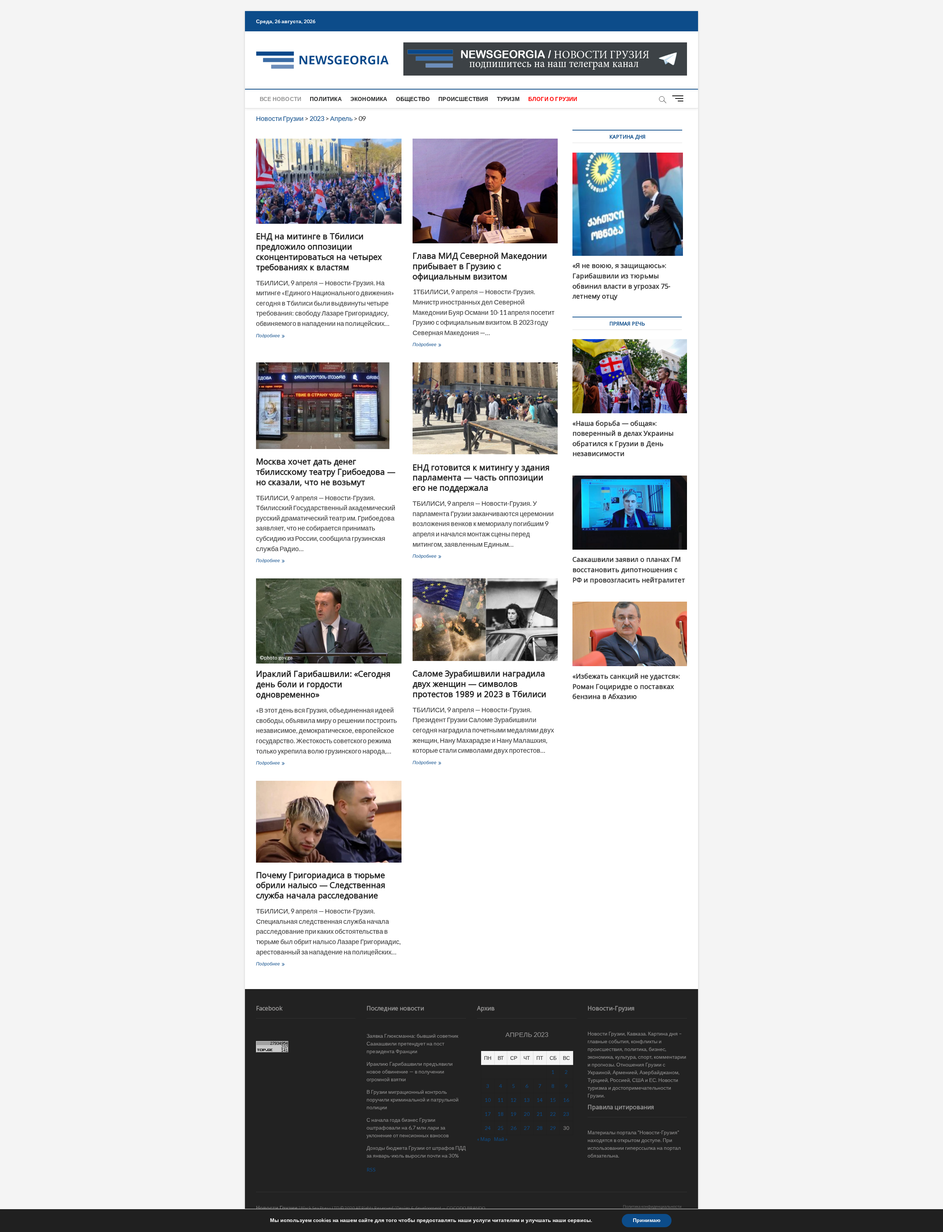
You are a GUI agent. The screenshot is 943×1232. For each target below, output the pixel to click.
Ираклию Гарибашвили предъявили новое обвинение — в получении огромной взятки (410, 1071)
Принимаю (646, 1220)
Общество (413, 98)
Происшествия (463, 98)
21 (540, 1114)
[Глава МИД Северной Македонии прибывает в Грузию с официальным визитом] (485, 191)
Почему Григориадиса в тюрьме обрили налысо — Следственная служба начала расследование (320, 885)
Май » (501, 1139)
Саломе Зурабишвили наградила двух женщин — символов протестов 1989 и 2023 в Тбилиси (479, 683)
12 (513, 1100)
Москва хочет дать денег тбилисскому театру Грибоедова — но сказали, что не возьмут (325, 471)
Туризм (508, 98)
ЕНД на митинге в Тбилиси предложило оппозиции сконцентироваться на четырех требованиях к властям (319, 251)
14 (540, 1100)
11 (501, 1100)
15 (553, 1100)
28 (540, 1128)
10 (488, 1100)
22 (553, 1114)
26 (513, 1128)
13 (527, 1100)
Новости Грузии (277, 1207)
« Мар (484, 1139)
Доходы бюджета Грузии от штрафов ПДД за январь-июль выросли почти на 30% (416, 1152)
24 (488, 1128)
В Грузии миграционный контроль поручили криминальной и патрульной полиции (413, 1099)
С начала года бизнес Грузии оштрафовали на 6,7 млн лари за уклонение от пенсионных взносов (408, 1127)
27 (527, 1128)
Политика (326, 98)
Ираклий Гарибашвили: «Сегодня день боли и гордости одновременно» (323, 684)
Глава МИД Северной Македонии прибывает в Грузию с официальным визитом (480, 266)
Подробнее (289, 336)
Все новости (280, 98)
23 (566, 1114)
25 (501, 1128)
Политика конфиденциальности (652, 1206)
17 (488, 1114)
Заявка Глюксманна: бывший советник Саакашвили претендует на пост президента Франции (412, 1043)
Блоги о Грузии (553, 98)
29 (553, 1128)
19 (513, 1114)
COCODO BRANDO (465, 1208)
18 (501, 1114)
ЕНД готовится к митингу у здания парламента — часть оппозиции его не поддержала (481, 477)
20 (527, 1114)
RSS (371, 1169)
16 (566, 1100)
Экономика (369, 98)
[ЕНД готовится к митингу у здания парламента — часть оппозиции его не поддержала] (485, 408)
